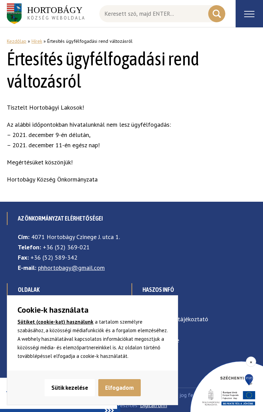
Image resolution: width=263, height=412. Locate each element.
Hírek (37, 41)
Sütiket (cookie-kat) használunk (55, 322)
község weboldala (56, 13)
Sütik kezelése (69, 387)
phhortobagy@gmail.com (71, 268)
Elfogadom (119, 387)
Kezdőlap (16, 41)
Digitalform (153, 405)
